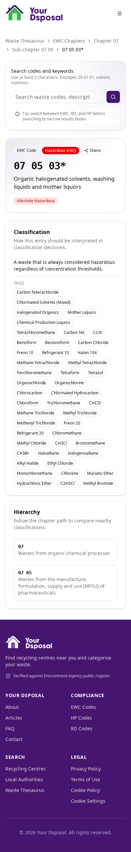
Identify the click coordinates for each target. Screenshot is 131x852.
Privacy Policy (86, 768)
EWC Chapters (69, 41)
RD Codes (81, 728)
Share (95, 150)
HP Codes (81, 718)
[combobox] (57, 97)
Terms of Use (85, 779)
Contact (14, 739)
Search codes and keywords (42, 71)
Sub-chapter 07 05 (32, 49)
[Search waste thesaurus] (113, 97)
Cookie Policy (85, 790)
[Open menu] (120, 13)
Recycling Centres (25, 768)
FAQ (9, 728)
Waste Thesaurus (24, 41)
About (12, 707)
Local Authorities (24, 779)
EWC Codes (83, 707)
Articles (13, 718)
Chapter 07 (106, 41)
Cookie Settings (88, 801)
